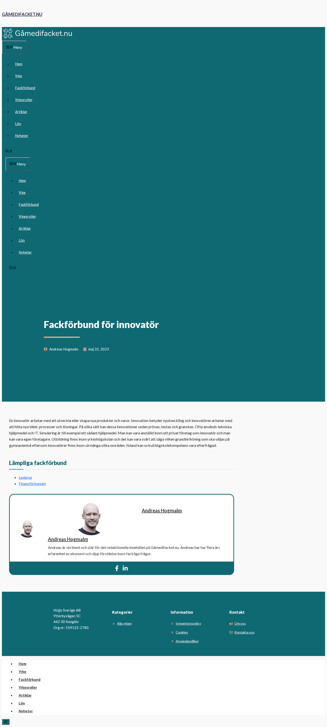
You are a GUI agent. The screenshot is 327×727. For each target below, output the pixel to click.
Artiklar (21, 111)
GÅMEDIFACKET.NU (22, 14)
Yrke (18, 76)
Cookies (182, 632)
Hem (18, 64)
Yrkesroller (24, 100)
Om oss (240, 623)
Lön (18, 123)
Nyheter (21, 135)
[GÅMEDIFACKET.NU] (38, 37)
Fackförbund (25, 88)
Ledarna (25, 477)
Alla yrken (124, 623)
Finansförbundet (32, 483)
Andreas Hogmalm (162, 510)
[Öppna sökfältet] (9, 151)
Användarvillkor (187, 641)
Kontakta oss (244, 632)
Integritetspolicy (188, 623)
